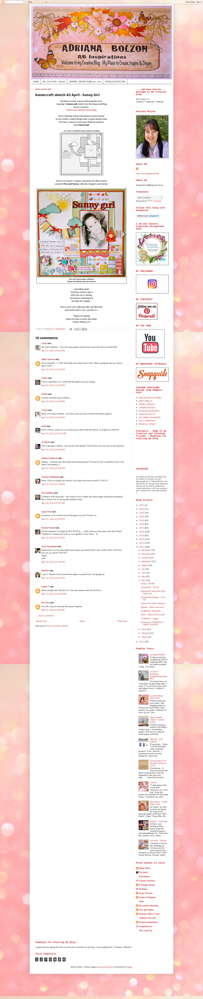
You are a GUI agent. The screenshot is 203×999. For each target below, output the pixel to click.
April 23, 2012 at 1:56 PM (53, 468)
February (145, 633)
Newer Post (41, 621)
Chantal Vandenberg (50, 477)
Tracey (44, 410)
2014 (142, 539)
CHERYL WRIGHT (147, 404)
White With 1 (145, 868)
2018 (142, 524)
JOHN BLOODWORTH (149, 411)
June (143, 572)
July (143, 569)
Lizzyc (44, 343)
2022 (142, 509)
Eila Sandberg (47, 492)
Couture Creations (147, 880)
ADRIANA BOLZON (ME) (150, 397)
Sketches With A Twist (149, 913)
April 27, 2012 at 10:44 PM (53, 594)
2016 (142, 531)
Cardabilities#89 (157, 654)
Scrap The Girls (146, 893)
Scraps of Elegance (147, 897)
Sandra (44, 378)
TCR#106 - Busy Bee (151, 611)
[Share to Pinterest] (86, 329)
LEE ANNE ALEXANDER (149, 417)
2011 (142, 641)
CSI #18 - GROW (158, 840)
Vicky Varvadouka (49, 546)
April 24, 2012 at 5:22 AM (53, 503)
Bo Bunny (143, 889)
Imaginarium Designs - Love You (153, 598)
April (143, 580)
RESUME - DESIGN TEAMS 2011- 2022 (85, 81)
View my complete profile (147, 173)
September (146, 561)
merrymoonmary (106, 967)
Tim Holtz (143, 872)
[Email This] (75, 329)
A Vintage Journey (147, 884)
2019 (142, 520)
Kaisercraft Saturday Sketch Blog (82, 110)
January (144, 637)
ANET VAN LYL (146, 401)
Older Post (122, 621)
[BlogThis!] (78, 329)
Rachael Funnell (48, 527)
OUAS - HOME (148, 583)
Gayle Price (46, 511)
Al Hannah (45, 442)
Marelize (45, 570)
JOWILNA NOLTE (147, 414)
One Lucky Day (145, 930)
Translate (157, 201)
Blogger (128, 967)
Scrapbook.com (145, 926)
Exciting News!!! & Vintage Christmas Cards (158, 763)
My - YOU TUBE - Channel (54, 81)
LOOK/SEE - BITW (150, 587)
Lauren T (45, 586)
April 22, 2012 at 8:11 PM (53, 350)
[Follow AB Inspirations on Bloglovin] (148, 217)
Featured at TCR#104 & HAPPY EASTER (152, 623)
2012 (142, 546)
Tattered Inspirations (148, 922)
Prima (141, 901)
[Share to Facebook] (83, 329)
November (146, 554)
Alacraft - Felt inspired (156, 740)
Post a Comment (46, 615)
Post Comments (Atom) (57, 625)
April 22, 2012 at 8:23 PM (53, 385)
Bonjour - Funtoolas (158, 821)
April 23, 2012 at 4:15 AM (53, 449)
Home (82, 621)
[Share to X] (80, 329)
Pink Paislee (144, 876)
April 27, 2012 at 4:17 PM (53, 578)
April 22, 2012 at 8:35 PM (53, 417)
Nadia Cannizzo (48, 359)
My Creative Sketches (148, 905)
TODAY (153, 782)
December (146, 550)
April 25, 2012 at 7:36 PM (53, 562)
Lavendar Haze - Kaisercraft (157, 696)
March (144, 629)
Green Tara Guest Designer (153, 603)
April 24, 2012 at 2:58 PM (53, 519)
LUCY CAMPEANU (147, 420)
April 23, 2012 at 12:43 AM (53, 433)
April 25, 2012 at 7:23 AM (53, 537)
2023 (142, 505)
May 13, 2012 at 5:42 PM (52, 610)
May (143, 576)
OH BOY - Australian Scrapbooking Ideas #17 (158, 675)
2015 (142, 535)
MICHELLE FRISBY (147, 424)
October (145, 557)
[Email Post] (70, 328)
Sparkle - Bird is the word (152, 607)
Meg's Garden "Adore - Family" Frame (157, 719)
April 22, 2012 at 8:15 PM (53, 369)
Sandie (44, 394)
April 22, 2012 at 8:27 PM (53, 401)
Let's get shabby (146, 909)
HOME (36, 81)
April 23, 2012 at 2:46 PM (53, 484)
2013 (142, 543)
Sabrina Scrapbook (49, 458)
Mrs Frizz (45, 602)
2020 (142, 516)
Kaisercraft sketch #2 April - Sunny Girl (154, 592)
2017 (142, 527)
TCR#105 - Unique (149, 618)
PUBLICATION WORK (115, 81)
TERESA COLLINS (147, 918)
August (144, 565)
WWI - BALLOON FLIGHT (153, 614)
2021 (142, 512)
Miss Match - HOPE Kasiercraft (159, 803)
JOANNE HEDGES (147, 407)
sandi (43, 426)
